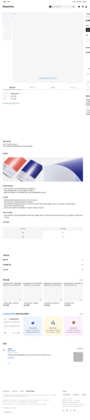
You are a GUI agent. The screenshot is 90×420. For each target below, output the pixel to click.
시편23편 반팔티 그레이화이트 (11, 303)
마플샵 (4, 1)
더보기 (81, 280)
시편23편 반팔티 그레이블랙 (31, 303)
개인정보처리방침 (30, 391)
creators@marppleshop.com (75, 406)
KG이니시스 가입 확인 (42, 404)
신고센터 (84, 394)
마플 (8, 1)
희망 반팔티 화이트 (69, 303)
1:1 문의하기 (76, 394)
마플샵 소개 (15, 391)
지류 (15, 96)
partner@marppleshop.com (78, 404)
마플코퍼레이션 (6, 391)
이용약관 (22, 391)
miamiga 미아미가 (15, 93)
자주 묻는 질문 (66, 394)
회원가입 (79, 1)
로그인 (73, 1)
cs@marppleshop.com (75, 402)
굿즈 (12, 96)
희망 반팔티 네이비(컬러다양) (51, 303)
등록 (18, 333)
